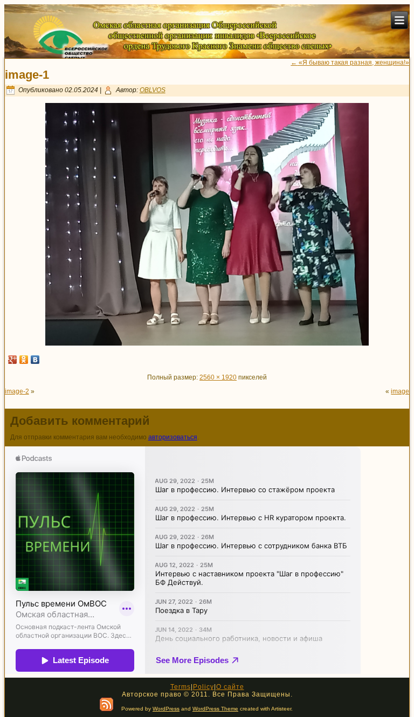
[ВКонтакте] (35, 360)
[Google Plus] (12, 360)
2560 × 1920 (218, 377)
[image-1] (207, 343)
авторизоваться (172, 437)
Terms (180, 687)
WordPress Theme (215, 709)
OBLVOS (152, 90)
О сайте (230, 687)
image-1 (27, 74)
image (400, 391)
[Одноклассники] (24, 360)
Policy (203, 687)
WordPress (166, 709)
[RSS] (106, 704)
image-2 (17, 391)
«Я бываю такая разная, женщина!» (350, 62)
